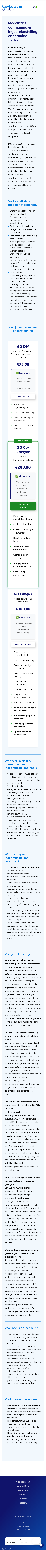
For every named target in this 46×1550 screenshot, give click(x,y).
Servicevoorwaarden (23, 1526)
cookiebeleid (24, 1542)
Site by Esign (7, 1549)
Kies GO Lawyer (23, 644)
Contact (23, 1498)
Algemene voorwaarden (23, 1516)
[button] (23, 391)
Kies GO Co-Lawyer (23, 506)
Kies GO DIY (23, 397)
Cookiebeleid (23, 1523)
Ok (36, 1541)
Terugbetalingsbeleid (23, 1529)
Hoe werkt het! (23, 1486)
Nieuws (23, 1494)
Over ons (23, 1490)
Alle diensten (23, 1482)
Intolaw (23, 1502)
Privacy (23, 1519)
